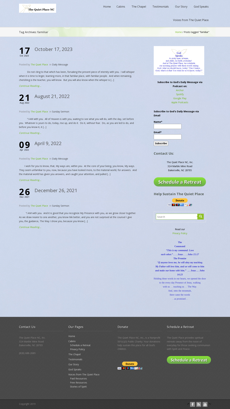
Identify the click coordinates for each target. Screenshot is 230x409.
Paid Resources (78, 378)
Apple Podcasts (179, 102)
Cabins (121, 6)
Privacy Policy (179, 233)
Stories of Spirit (78, 386)
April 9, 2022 (48, 143)
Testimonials (160, 6)
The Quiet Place (39, 64)
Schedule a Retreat (80, 345)
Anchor (180, 90)
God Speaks (201, 6)
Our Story (181, 6)
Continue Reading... (30, 85)
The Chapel (139, 6)
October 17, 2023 (54, 49)
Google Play (179, 98)
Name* (158, 121)
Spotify (180, 94)
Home (107, 6)
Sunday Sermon (60, 111)
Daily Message (60, 64)
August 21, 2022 (52, 96)
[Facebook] (192, 404)
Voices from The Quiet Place (191, 20)
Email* (158, 132)
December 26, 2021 (56, 190)
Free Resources (78, 382)
